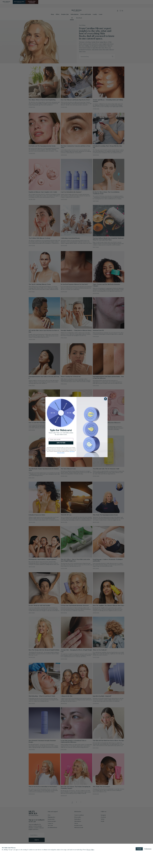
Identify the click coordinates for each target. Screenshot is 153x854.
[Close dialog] (105, 398)
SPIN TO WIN (61, 443)
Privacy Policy (90, 849)
